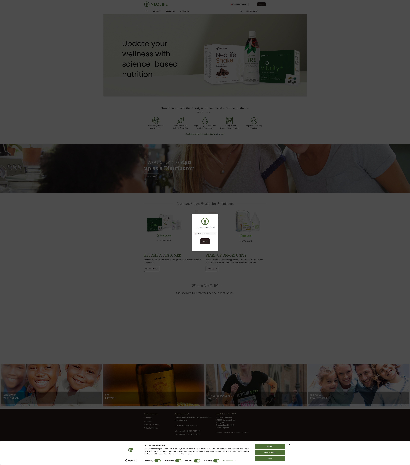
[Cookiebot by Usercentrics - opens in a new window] (131, 460)
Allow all (269, 446)
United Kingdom (204, 234)
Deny (270, 459)
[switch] (178, 460)
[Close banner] (289, 444)
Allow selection (269, 452)
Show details (228, 461)
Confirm (204, 241)
